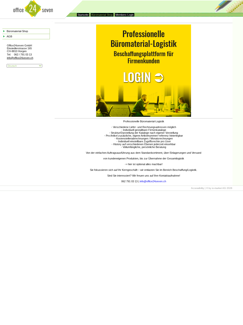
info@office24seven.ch (153, 181)
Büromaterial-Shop (102, 14)
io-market (217, 188)
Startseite (83, 14)
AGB (9, 36)
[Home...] (33, 16)
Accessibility (197, 188)
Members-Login (125, 14)
